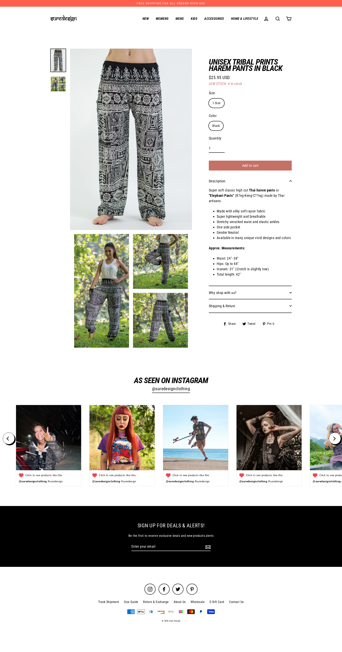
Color (213, 115)
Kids (194, 19)
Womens (162, 19)
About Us (180, 602)
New (145, 19)
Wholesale (198, 602)
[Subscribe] (207, 546)
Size (212, 93)
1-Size (216, 103)
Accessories (214, 19)
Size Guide (131, 602)
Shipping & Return (222, 306)
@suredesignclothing (171, 388)
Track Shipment (108, 602)
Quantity (215, 138)
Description (217, 181)
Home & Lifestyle (244, 19)
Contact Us (236, 602)
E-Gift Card (217, 602)
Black (216, 125)
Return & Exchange (156, 602)
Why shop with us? (223, 292)
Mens (180, 19)
